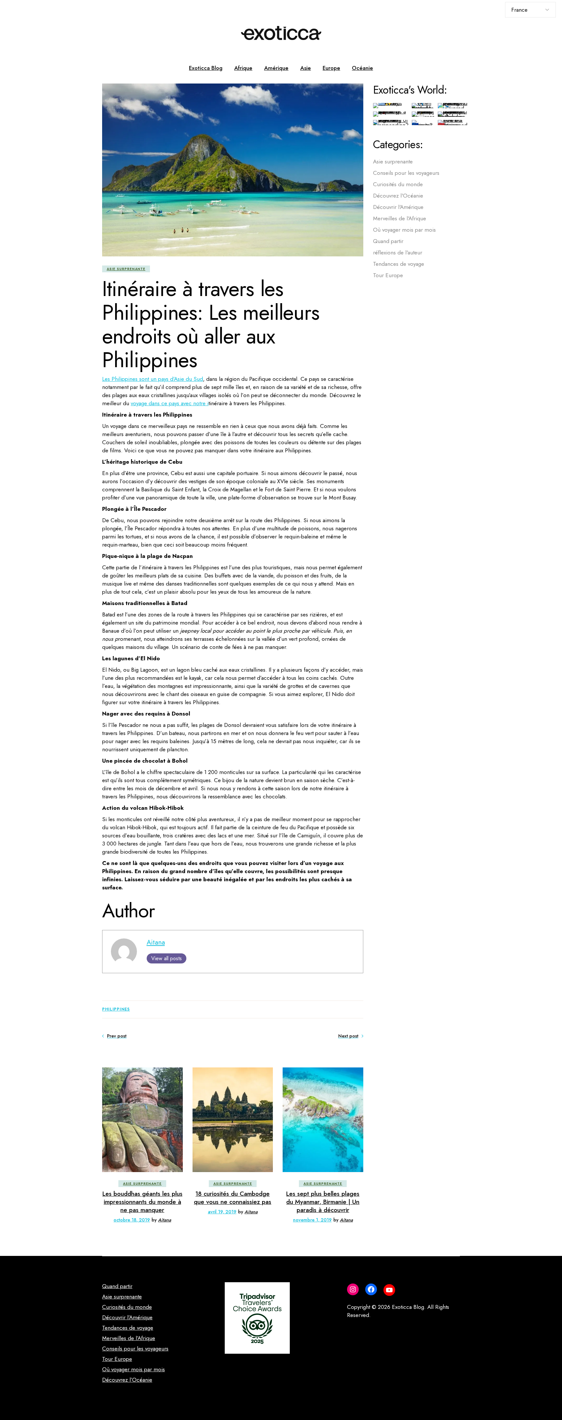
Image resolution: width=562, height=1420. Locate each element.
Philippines (116, 1009)
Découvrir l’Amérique (127, 1317)
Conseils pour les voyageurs (406, 173)
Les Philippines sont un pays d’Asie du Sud (152, 379)
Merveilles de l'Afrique (399, 218)
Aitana (156, 942)
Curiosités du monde (398, 184)
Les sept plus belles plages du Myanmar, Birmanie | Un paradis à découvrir (322, 1201)
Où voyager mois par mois (404, 230)
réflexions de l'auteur (397, 252)
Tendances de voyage (398, 264)
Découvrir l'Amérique (398, 207)
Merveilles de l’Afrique (128, 1338)
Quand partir (388, 241)
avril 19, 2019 (222, 1211)
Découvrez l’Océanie (127, 1380)
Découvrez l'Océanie (398, 196)
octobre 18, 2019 (132, 1220)
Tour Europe (388, 275)
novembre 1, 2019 (312, 1220)
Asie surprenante (126, 268)
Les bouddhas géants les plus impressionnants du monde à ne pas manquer (142, 1201)
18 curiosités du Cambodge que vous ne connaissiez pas (232, 1197)
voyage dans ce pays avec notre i (169, 403)
